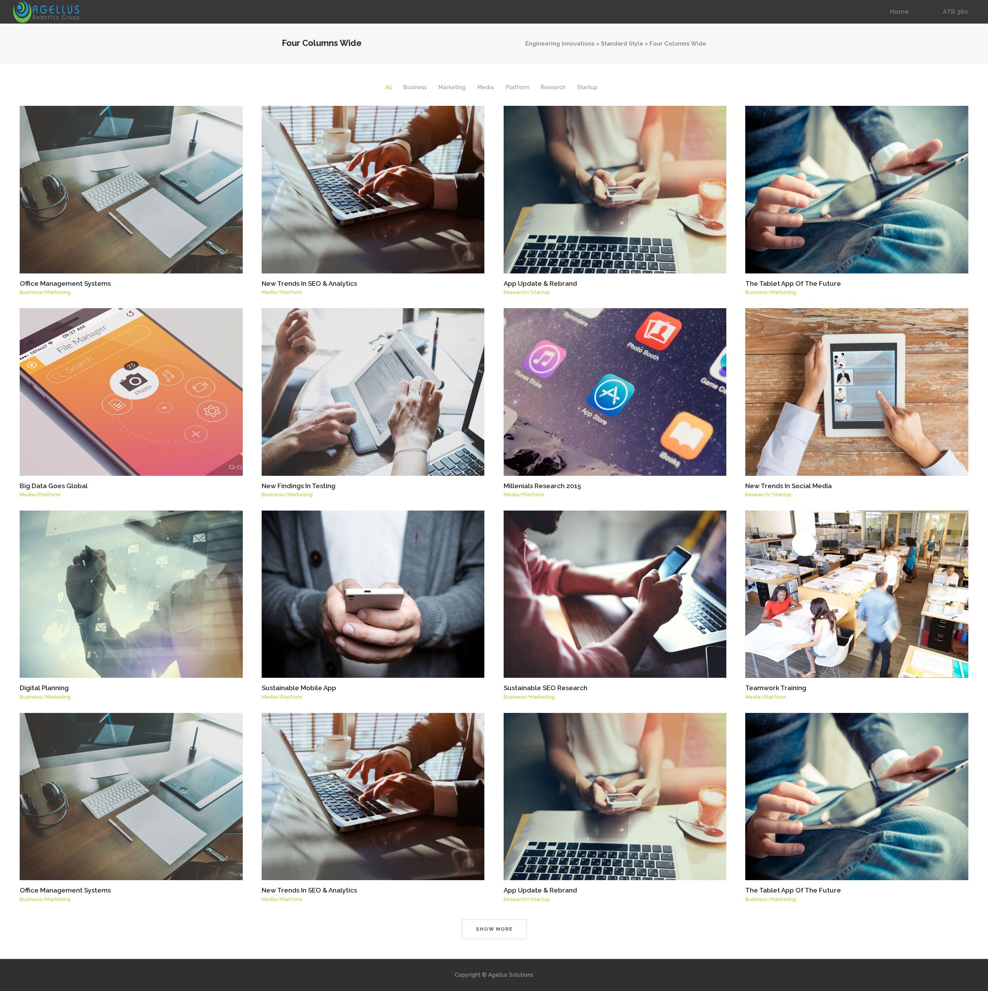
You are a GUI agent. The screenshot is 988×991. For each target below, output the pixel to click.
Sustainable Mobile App (299, 688)
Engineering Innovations (560, 43)
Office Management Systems (65, 283)
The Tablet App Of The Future (793, 283)
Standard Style (622, 43)
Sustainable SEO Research (545, 688)
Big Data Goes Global (54, 486)
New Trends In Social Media (788, 486)
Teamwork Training (775, 688)
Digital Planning (44, 688)
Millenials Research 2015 (542, 486)
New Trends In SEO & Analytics (309, 283)
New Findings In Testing (298, 486)
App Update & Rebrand (540, 283)
